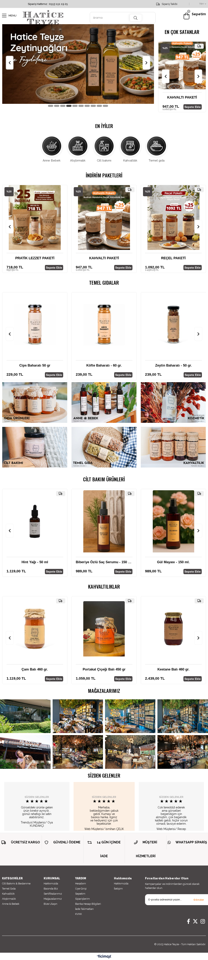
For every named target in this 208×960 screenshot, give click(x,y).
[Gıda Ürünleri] (34, 402)
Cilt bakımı (104, 160)
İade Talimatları (84, 908)
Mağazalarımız (53, 898)
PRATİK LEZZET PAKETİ (34, 258)
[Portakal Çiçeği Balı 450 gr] (104, 628)
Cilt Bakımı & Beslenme (16, 883)
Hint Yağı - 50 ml (35, 562)
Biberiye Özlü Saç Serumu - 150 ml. (104, 562)
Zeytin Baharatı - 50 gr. (97, 365)
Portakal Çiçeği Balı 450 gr (104, 669)
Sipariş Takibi (169, 4)
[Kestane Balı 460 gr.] (173, 628)
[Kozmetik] (173, 402)
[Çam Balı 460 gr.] (34, 628)
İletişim (118, 888)
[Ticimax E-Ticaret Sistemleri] (104, 957)
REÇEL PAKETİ (173, 258)
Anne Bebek (52, 160)
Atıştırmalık (78, 160)
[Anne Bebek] (104, 402)
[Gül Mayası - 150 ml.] (173, 521)
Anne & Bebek (10, 903)
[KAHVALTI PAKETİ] (166, 65)
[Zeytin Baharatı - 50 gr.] (97, 324)
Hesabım (80, 883)
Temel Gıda (9, 888)
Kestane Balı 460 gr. (173, 669)
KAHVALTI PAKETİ (166, 97)
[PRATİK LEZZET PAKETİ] (34, 217)
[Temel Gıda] (104, 447)
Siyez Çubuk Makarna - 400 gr (166, 365)
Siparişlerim (82, 898)
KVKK (78, 914)
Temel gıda (156, 160)
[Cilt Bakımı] (34, 447)
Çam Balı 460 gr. (35, 669)
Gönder (198, 900)
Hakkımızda (51, 883)
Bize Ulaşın (50, 903)
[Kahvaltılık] (173, 447)
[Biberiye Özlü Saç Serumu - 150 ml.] (104, 521)
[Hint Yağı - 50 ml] (34, 521)
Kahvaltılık (130, 160)
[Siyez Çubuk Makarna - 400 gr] (166, 324)
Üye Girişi (81, 888)
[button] (50, 106)
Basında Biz (51, 888)
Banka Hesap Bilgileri (88, 903)
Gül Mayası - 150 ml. (173, 562)
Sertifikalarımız (53, 893)
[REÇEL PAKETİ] (173, 217)
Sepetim (80, 893)
